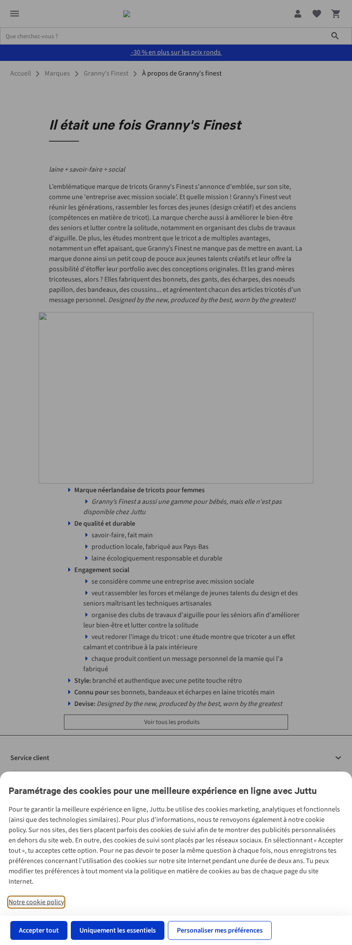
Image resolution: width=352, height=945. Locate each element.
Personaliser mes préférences (220, 930)
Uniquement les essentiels (117, 930)
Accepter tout (39, 930)
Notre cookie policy (36, 902)
